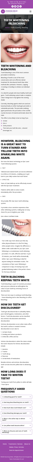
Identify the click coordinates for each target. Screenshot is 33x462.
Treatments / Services (15, 444)
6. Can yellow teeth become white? (13, 425)
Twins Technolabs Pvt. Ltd (16, 459)
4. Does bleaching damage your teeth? (14, 413)
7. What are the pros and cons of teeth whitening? (14, 431)
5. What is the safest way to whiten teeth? (13, 419)
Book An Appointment (16, 450)
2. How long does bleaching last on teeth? (15, 402)
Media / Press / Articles (16, 447)
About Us (27, 444)
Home (7, 27)
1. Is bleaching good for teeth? (12, 397)
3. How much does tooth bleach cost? (14, 408)
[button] (30, 11)
